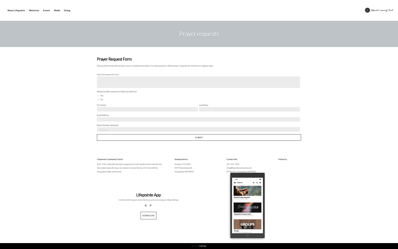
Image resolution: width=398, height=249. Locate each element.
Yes (101, 95)
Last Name (203, 105)
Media (57, 10)
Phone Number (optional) (107, 125)
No (101, 99)
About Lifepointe (16, 10)
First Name (101, 105)
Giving (67, 10)
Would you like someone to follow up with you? (117, 91)
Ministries (34, 10)
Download (148, 215)
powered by (199, 246)
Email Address (103, 115)
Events (46, 10)
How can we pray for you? (108, 74)
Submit (199, 137)
